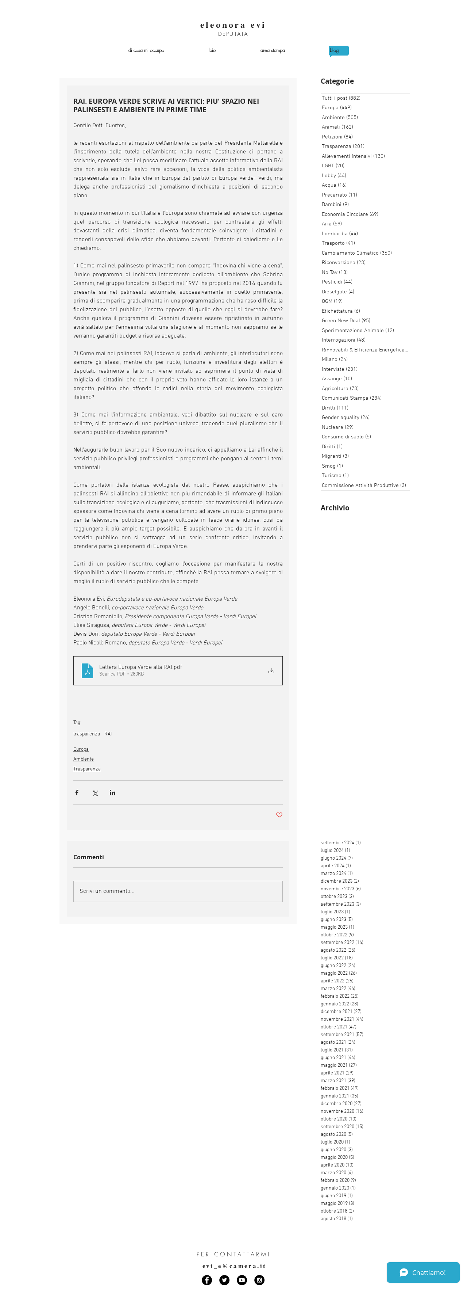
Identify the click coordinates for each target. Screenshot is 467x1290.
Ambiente (83, 759)
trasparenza (86, 734)
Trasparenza (87, 769)
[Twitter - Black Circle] (224, 1280)
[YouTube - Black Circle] (242, 1280)
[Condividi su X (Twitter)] (94, 792)
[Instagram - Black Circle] (259, 1280)
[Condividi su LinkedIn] (112, 792)
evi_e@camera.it (234, 1265)
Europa (81, 749)
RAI (108, 734)
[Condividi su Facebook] (76, 792)
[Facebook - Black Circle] (207, 1280)
